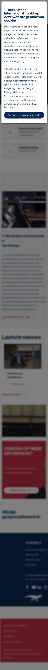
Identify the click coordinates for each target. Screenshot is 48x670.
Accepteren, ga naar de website (24, 115)
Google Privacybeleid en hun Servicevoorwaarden (18, 92)
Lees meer (9, 107)
